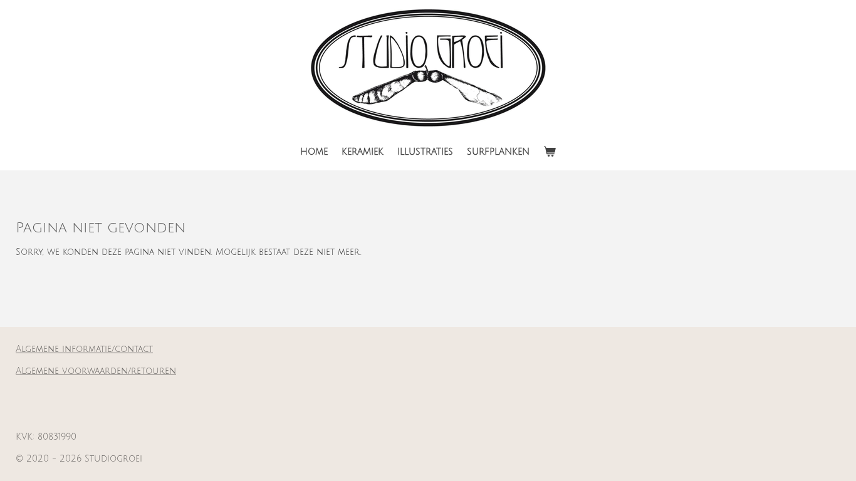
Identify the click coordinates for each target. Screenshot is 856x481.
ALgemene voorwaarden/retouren (96, 371)
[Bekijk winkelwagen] (549, 152)
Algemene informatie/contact (84, 349)
